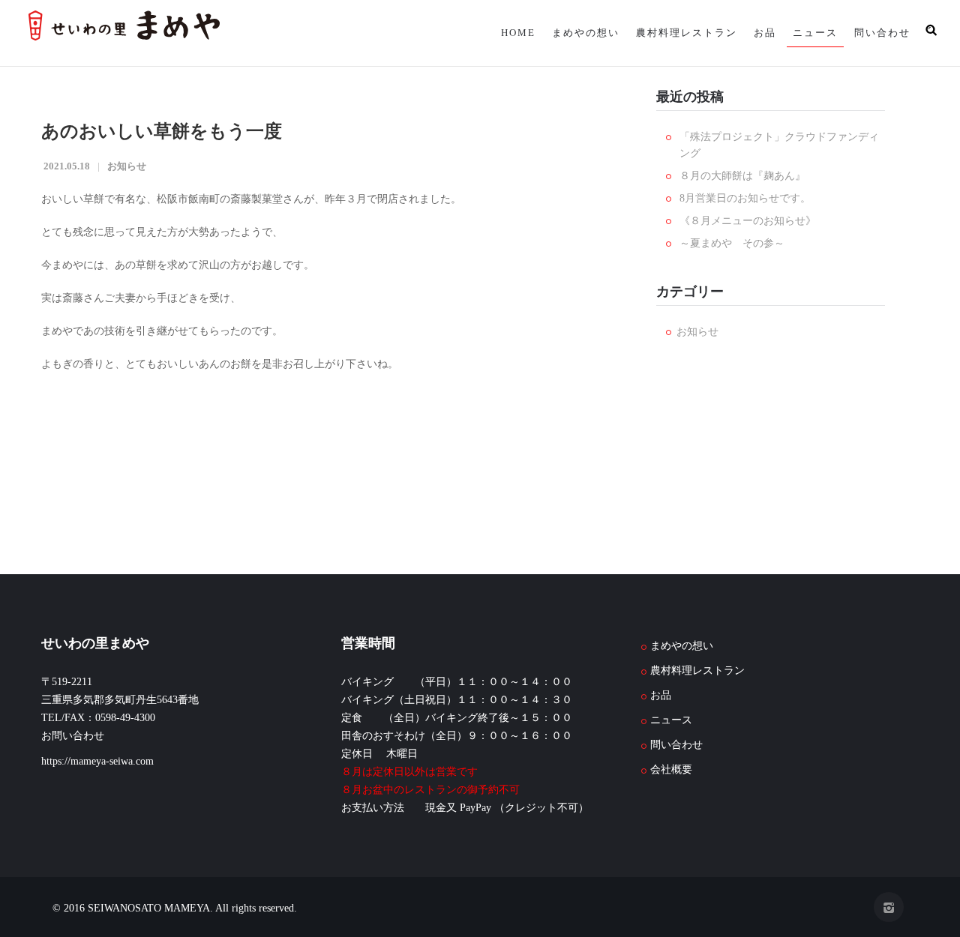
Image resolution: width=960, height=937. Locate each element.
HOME (501, 32)
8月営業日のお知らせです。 (745, 198)
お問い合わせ (72, 735)
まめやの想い (572, 32)
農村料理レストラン (676, 32)
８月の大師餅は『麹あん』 (743, 175)
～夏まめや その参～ (732, 243)
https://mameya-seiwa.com (97, 761)
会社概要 (671, 769)
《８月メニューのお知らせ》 (748, 220)
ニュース (810, 32)
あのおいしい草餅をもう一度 (161, 131)
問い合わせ (881, 32)
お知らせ (126, 166)
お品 (757, 32)
